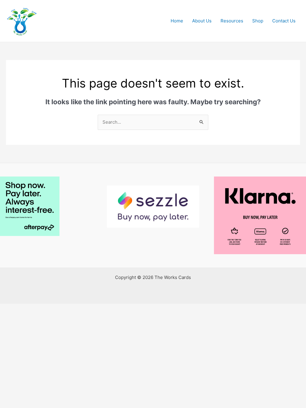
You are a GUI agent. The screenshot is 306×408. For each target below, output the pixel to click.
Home (177, 21)
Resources (232, 21)
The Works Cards (84, 17)
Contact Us (284, 21)
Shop (257, 21)
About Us (202, 21)
